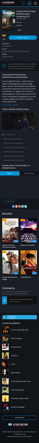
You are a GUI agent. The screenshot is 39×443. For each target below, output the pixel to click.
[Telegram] (25, 206)
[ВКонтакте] (13, 206)
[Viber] (19, 206)
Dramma (19, 25)
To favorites (9, 201)
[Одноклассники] (16, 206)
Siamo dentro (12, 317)
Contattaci (19, 418)
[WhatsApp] (22, 206)
